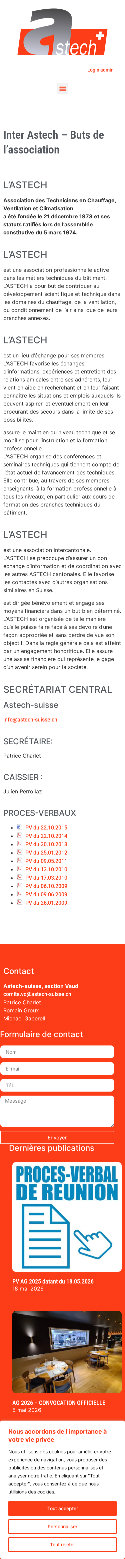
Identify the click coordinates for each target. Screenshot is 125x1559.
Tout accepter (62, 1508)
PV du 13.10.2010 (46, 869)
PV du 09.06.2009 (46, 894)
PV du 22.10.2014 (46, 836)
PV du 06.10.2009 (46, 886)
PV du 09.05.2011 (46, 861)
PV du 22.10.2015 (46, 827)
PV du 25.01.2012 (46, 853)
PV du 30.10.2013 (46, 844)
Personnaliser (62, 1526)
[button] (62, 88)
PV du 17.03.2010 (46, 878)
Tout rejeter (62, 1544)
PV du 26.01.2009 (46, 903)
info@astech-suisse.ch (30, 719)
